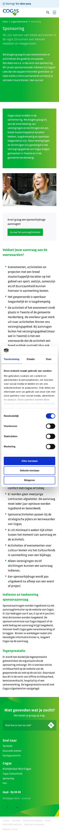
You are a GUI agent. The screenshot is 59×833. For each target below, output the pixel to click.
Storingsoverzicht (11, 755)
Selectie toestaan (29, 470)
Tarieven (7, 745)
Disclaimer (16, 820)
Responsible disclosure (12, 824)
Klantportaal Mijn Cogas (17, 768)
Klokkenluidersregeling (32, 820)
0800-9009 (25, 3)
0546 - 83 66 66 (12, 792)
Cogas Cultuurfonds (12, 773)
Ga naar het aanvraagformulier (25, 232)
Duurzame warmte (12, 750)
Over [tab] (48, 359)
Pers (5, 783)
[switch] (50, 426)
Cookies (6, 820)
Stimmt (15, 829)
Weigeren (29, 480)
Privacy (48, 820)
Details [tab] (31, 359)
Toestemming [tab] (11, 359)
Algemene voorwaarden (34, 824)
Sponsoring (8, 778)
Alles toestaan (29, 461)
